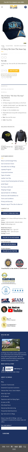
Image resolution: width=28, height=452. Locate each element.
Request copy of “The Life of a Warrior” (12, 204)
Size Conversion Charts (7, 164)
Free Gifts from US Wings (8, 166)
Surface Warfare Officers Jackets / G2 (20, 147)
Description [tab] (4, 86)
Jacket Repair (4, 184)
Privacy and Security (6, 201)
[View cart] (25, 7)
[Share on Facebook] (2, 77)
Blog (2, 382)
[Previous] (1, 141)
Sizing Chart (4, 74)
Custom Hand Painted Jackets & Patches (12, 181)
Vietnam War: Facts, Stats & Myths (10, 390)
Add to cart (14, 71)
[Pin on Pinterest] (10, 77)
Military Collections (20, 45)
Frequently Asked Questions (9, 411)
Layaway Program (6, 169)
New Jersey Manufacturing (8, 408)
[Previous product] (5, 57)
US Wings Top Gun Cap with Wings (7, 147)
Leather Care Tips (6, 178)
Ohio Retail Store (6, 405)
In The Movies (5, 396)
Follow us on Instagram (11, 237)
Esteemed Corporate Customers (10, 388)
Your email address (6, 425)
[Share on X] (5, 77)
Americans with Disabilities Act (9, 195)
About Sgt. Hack (5, 393)
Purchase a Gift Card (7, 187)
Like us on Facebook (9, 244)
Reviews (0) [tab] (4, 92)
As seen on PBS (5, 402)
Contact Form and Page (11, 213)
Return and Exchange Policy (9, 161)
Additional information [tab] (7, 89)
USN (3, 47)
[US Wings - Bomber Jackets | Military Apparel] (13, 7)
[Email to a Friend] (8, 77)
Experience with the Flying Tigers (10, 399)
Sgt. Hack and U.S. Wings (8, 414)
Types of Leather (12, 74)
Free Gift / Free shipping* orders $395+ (14, 2)
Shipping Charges (6, 190)
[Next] (27, 141)
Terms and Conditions (7, 198)
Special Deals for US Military (9, 193)
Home (2, 45)
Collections (9, 45)
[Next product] (2, 57)
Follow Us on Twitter (10, 251)
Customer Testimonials (7, 385)
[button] (2, 7)
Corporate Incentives (7, 172)
